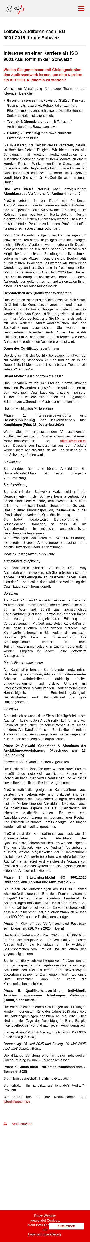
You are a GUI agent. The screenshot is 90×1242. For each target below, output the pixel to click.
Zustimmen (66, 1226)
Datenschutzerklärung (44, 1234)
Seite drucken (21, 1124)
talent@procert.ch (73, 441)
